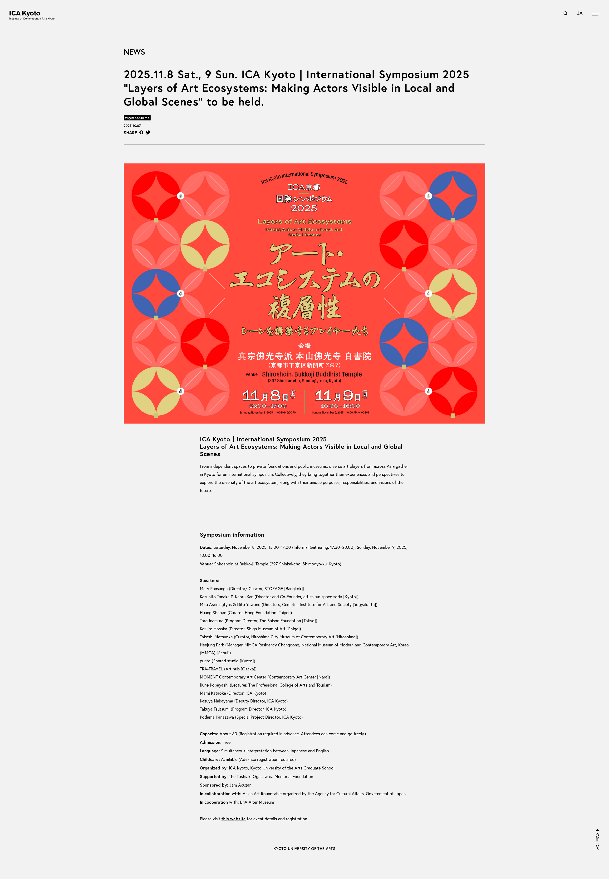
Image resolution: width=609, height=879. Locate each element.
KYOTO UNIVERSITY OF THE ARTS (304, 848)
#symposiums (137, 118)
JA (580, 13)
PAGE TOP (597, 841)
